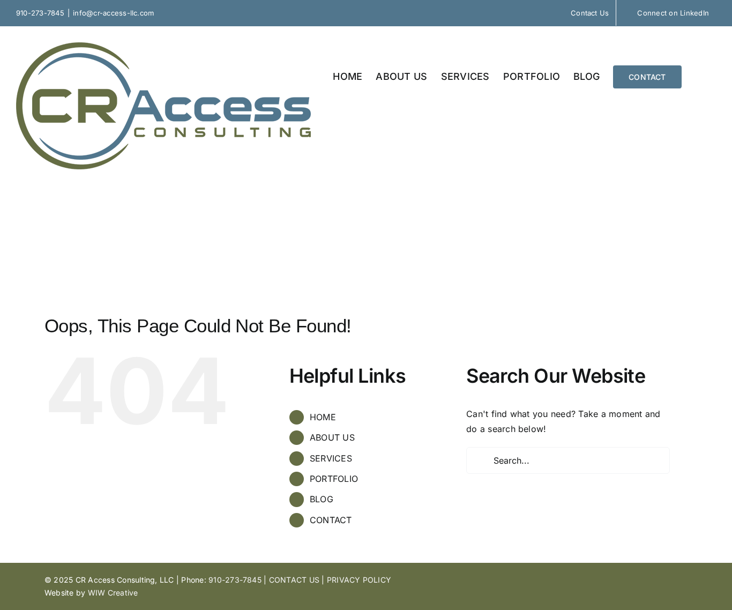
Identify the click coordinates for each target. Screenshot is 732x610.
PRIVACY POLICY (359, 579)
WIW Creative (113, 592)
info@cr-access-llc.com (113, 13)
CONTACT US (294, 579)
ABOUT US (332, 437)
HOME (323, 417)
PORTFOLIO (334, 478)
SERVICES (331, 458)
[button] (699, 75)
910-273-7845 (40, 13)
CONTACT (331, 520)
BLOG (321, 499)
